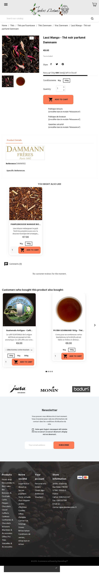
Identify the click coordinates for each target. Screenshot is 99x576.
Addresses (39, 494)
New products (8, 483)
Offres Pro (6, 536)
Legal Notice (23, 483)
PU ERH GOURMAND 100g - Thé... (68, 330)
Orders (38, 487)
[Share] (51, 64)
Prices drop (7, 479)
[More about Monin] (49, 389)
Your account (39, 477)
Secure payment (22, 492)
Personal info (40, 483)
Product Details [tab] (14, 140)
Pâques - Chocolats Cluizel (6, 507)
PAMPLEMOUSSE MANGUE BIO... (26, 224)
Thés (4, 540)
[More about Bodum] (81, 389)
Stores (21, 527)
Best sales (6, 486)
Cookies (21, 510)
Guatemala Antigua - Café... (19, 330)
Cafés (4, 500)
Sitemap (22, 524)
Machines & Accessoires (7, 531)
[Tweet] (57, 64)
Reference (11, 163)
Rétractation (24, 531)
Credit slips (39, 490)
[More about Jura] (18, 389)
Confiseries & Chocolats (7, 521)
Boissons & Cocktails (6, 494)
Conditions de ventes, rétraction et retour (24, 539)
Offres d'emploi (22, 515)
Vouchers (39, 497)
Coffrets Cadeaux (5, 515)
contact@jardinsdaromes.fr (65, 507)
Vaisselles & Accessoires (7, 545)
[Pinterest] (63, 64)
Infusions (6, 526)
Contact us (23, 520)
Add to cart (58, 99)
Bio (3, 489)
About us (22, 487)
